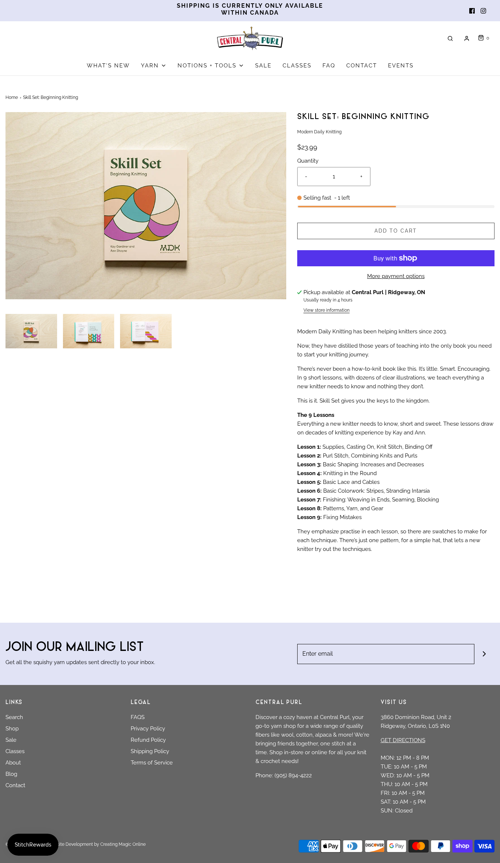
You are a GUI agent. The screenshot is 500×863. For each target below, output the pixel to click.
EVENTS (401, 65)
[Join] (484, 654)
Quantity (307, 161)
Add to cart (395, 231)
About (13, 762)
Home (11, 97)
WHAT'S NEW (108, 65)
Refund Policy (148, 740)
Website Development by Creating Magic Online (97, 844)
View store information (326, 310)
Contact (15, 785)
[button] (31, 340)
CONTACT (361, 65)
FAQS (138, 717)
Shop (12, 728)
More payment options (396, 276)
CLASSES (297, 65)
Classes (15, 751)
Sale (10, 740)
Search (14, 717)
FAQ (328, 65)
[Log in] (466, 38)
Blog (11, 774)
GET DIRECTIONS (403, 740)
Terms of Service (152, 762)
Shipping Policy (150, 751)
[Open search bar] (450, 38)
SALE (263, 65)
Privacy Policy (148, 728)
